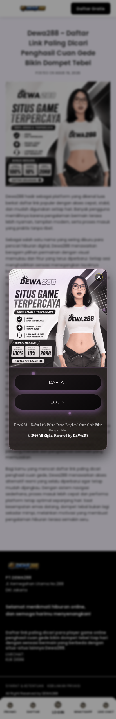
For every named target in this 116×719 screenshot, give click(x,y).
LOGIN (58, 402)
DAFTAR (58, 382)
